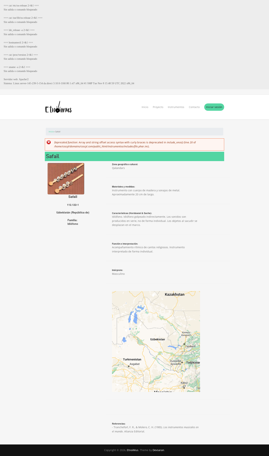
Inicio (145, 107)
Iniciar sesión (214, 107)
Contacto (194, 107)
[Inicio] (134, 107)
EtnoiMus (132, 450)
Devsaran (158, 450)
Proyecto (158, 107)
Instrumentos (176, 107)
